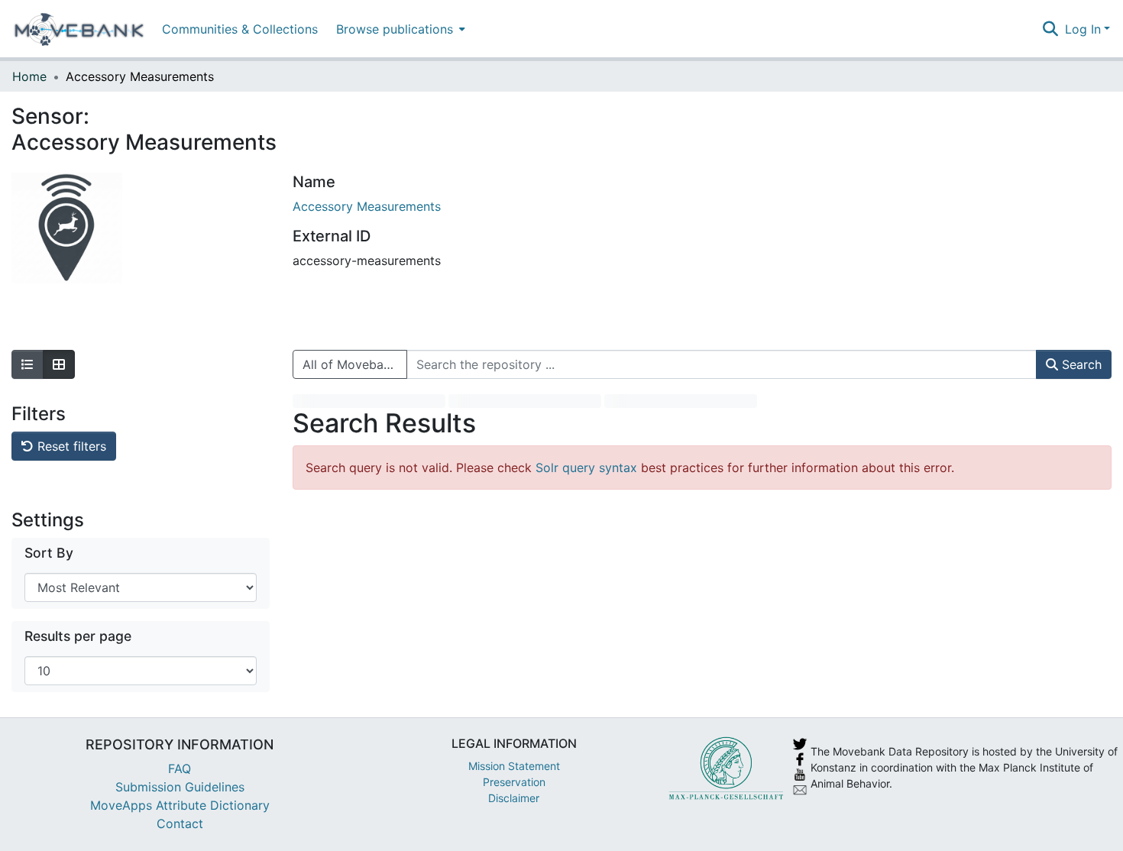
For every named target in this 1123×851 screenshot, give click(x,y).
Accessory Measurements (367, 206)
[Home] (79, 29)
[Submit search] (1050, 29)
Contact (180, 823)
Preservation (514, 781)
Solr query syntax (586, 467)
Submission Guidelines (179, 786)
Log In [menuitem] (1083, 29)
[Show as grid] (59, 364)
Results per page (77, 636)
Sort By (48, 553)
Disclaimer (513, 797)
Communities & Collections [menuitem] (240, 29)
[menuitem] (399, 28)
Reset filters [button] (70, 446)
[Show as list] (27, 364)
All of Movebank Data (355, 364)
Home (29, 76)
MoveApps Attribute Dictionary (180, 805)
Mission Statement (514, 765)
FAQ (179, 768)
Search (1080, 364)
